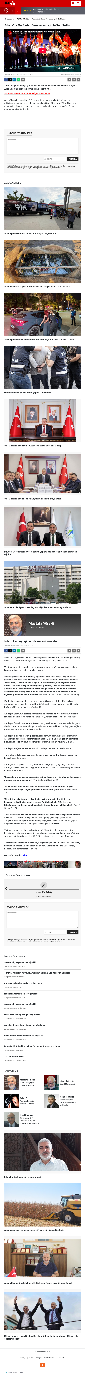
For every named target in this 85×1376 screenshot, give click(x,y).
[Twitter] (10, 79)
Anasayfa (10, 19)
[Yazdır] (23, 79)
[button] (69, 79)
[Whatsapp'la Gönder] (18, 79)
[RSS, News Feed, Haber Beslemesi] (42, 1365)
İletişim (39, 1358)
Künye (31, 1358)
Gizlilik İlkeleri (49, 1358)
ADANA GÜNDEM (23, 19)
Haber (24, 855)
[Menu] (73, 3)
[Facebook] (6, 79)
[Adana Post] (11, 3)
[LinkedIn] (14, 79)
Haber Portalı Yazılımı (15, 1373)
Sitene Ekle (61, 1358)
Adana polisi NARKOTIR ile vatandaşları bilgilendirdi (48, 10)
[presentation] (12, 10)
